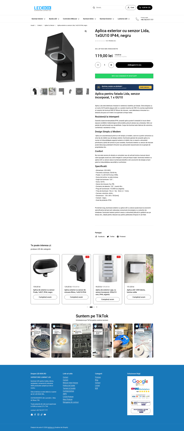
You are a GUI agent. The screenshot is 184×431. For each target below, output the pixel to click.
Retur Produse (67, 399)
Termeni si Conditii (69, 388)
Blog (96, 380)
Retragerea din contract (71, 402)
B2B (96, 388)
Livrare (97, 385)
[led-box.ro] (42, 7)
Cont (132, 7)
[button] (98, 65)
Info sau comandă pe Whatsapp (124, 76)
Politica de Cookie (69, 385)
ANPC (65, 394)
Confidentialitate (68, 391)
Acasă (32, 25)
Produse (98, 377)
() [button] (147, 8)
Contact (65, 377)
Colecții (39, 25)
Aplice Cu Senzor (49, 25)
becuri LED (113, 108)
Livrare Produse (68, 397)
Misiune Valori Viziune (70, 383)
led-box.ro (51, 427)
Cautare (65, 380)
